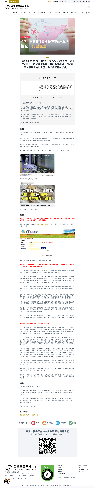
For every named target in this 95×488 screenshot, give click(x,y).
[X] (72, 1)
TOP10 (50, 12)
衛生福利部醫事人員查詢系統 (29, 415)
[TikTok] (86, 1)
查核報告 (23, 12)
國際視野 (73, 12)
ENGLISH (63, 1)
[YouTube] (77, 1)
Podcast (81, 12)
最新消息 (15, 12)
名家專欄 (65, 12)
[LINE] (89, 1)
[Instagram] (74, 1)
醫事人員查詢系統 (42, 224)
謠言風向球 (32, 12)
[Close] (9, 476)
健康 (47, 57)
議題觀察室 (41, 12)
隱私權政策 (70, 485)
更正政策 (57, 485)
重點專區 (57, 12)
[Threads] (83, 1)
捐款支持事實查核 (14, 1)
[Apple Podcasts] (80, 1)
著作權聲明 (63, 485)
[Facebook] (69, 1)
